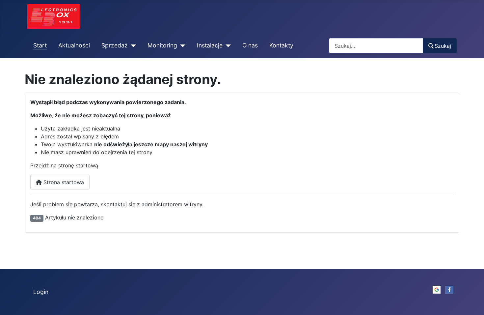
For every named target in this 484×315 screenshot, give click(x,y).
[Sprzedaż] (132, 45)
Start (40, 45)
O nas (250, 45)
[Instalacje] (227, 45)
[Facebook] (449, 289)
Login (40, 291)
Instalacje (210, 45)
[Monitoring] (181, 45)
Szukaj (443, 46)
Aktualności (74, 45)
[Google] (437, 289)
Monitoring (162, 45)
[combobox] (376, 45)
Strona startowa (63, 182)
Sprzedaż (114, 45)
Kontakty (281, 45)
